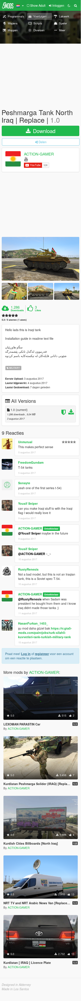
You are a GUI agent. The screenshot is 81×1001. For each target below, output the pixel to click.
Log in (26, 654)
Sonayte (24, 483)
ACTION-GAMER (39, 154)
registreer (42, 654)
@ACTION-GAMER (31, 554)
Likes (38, 310)
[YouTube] (26, 159)
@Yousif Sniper (29, 533)
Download (43, 131)
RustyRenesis (28, 569)
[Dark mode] (69, 5)
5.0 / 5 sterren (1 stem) (14, 320)
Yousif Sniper (28, 503)
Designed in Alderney (16, 984)
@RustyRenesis (30, 599)
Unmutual (25, 442)
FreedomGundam (31, 462)
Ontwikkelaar (51, 528)
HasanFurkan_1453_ (33, 623)
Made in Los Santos (15, 989)
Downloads (17, 310)
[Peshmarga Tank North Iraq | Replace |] (40, 259)
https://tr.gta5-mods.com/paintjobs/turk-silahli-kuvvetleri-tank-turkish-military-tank (45, 632)
